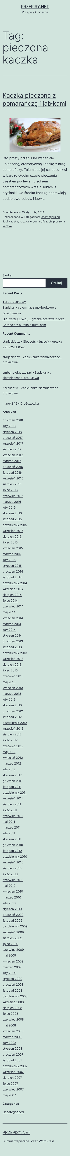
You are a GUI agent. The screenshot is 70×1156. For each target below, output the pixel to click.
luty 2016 (9, 507)
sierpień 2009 (12, 938)
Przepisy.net (35, 6)
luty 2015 (9, 560)
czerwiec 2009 (13, 949)
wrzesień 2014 (13, 589)
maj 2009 (9, 955)
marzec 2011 (12, 827)
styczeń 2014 (12, 635)
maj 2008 (9, 1025)
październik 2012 (15, 723)
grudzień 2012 (13, 711)
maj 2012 (9, 752)
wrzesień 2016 (13, 478)
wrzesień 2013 (13, 659)
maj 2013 (9, 682)
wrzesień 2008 (13, 1002)
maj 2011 (9, 821)
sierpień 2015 (12, 536)
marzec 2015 (12, 554)
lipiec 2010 (10, 874)
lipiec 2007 (10, 1083)
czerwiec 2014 (13, 606)
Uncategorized (50, 217)
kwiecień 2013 (13, 688)
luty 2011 (9, 833)
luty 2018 (9, 426)
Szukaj (7, 275)
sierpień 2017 (12, 449)
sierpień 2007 (12, 1077)
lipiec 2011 (10, 810)
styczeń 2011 (12, 839)
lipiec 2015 (10, 542)
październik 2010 (15, 856)
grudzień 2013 (13, 641)
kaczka (13, 221)
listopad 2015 (12, 519)
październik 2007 (15, 1066)
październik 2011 (15, 792)
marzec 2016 (12, 501)
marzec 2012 (12, 763)
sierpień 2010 (12, 868)
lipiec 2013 (10, 670)
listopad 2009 (12, 920)
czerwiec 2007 (13, 1089)
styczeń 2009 (12, 979)
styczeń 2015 (12, 565)
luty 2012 (9, 769)
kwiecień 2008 (13, 1031)
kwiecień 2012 (13, 757)
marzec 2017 (12, 461)
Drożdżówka (12, 313)
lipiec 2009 (10, 944)
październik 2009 (15, 926)
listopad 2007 (12, 1060)
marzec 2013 (12, 693)
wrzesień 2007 (13, 1072)
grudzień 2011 (12, 781)
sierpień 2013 (12, 664)
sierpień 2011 (12, 804)
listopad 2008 (12, 990)
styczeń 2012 (12, 775)
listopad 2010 (12, 851)
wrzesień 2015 (13, 531)
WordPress (46, 1141)
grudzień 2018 (13, 420)
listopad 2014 (12, 577)
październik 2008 (15, 996)
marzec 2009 (12, 967)
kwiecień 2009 (13, 961)
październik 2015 (15, 525)
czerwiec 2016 (13, 496)
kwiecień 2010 (13, 891)
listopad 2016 (12, 472)
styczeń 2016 (12, 513)
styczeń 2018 (12, 432)
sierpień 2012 (12, 734)
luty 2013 (9, 699)
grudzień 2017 (13, 437)
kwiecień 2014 (13, 618)
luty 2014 (9, 629)
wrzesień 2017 (13, 443)
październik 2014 (15, 583)
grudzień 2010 (13, 845)
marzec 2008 (12, 1037)
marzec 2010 (12, 897)
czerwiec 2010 (13, 880)
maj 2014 (9, 612)
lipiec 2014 (10, 600)
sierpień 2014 (12, 595)
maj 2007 (9, 1095)
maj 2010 (9, 885)
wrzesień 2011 (13, 798)
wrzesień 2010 (13, 862)
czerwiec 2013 (13, 676)
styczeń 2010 (12, 909)
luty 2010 (9, 903)
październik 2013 (15, 653)
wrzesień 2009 (13, 932)
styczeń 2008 (12, 1048)
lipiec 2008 (10, 1013)
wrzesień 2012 (13, 728)
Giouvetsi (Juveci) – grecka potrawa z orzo (34, 319)
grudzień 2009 (13, 915)
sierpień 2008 (12, 1008)
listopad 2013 (12, 647)
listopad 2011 (12, 787)
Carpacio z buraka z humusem (24, 325)
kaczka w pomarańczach (36, 221)
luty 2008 (9, 1043)
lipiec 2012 (10, 740)
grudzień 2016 (13, 467)
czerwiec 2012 (13, 746)
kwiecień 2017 (13, 455)
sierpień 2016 (12, 484)
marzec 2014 (12, 624)
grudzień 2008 (13, 984)
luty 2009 (9, 973)
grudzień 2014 (13, 571)
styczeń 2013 (12, 705)
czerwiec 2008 (13, 1019)
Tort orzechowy (14, 301)
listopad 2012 (12, 717)
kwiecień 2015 (13, 548)
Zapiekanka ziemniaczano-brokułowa (29, 307)
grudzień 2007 (13, 1054)
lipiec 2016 (10, 490)
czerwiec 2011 (13, 816)
